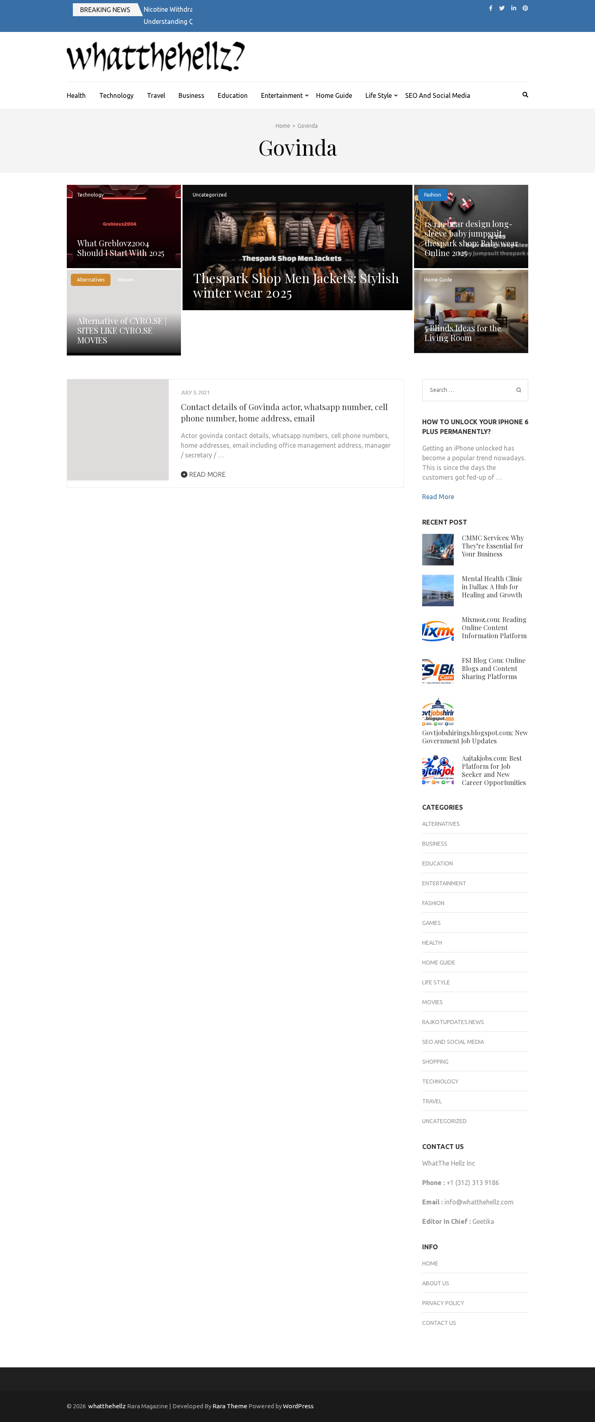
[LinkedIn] (513, 8)
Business (191, 95)
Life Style (379, 95)
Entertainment (282, 95)
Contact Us (439, 1323)
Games (431, 923)
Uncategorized (210, 194)
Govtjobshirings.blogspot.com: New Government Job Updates (475, 736)
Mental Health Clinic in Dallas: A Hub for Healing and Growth (492, 586)
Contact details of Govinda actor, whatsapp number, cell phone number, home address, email (284, 412)
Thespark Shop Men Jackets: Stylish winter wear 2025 (296, 285)
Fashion (432, 194)
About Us (435, 1283)
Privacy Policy (443, 1303)
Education (233, 95)
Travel (156, 95)
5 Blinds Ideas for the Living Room (463, 332)
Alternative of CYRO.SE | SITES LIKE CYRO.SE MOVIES (122, 330)
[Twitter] (502, 8)
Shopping (435, 1061)
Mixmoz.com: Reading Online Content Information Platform (494, 627)
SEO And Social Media (437, 95)
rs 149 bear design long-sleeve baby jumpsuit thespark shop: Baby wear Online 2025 (471, 238)
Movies (126, 279)
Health (76, 95)
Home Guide (334, 95)
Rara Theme (229, 1406)
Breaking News (105, 9)
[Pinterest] (525, 8)
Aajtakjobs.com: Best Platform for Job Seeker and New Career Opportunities (494, 770)
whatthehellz (107, 1406)
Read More (206, 474)
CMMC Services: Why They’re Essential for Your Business (493, 545)
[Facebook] (491, 8)
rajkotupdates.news (453, 1022)
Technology (116, 95)
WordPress (298, 1406)
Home (430, 1263)
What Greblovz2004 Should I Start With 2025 (120, 247)
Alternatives (90, 279)
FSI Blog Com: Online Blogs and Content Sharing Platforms (493, 668)
